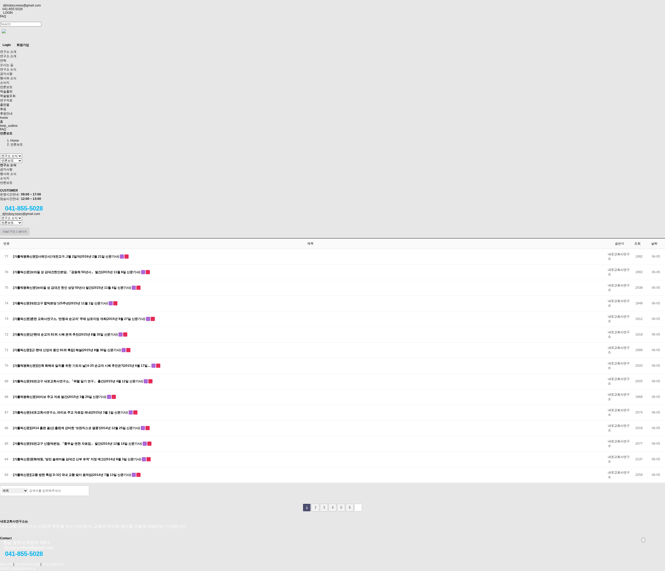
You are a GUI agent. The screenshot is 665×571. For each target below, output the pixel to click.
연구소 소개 (8, 52)
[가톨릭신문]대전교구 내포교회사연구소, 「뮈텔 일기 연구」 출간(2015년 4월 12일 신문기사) (78, 381)
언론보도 (6, 87)
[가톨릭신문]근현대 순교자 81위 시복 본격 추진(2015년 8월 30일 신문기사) (65, 334)
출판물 (4, 105)
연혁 (3, 60)
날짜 (654, 243)
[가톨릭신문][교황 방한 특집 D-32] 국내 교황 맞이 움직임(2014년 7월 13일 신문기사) (72, 475)
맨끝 (358, 507)
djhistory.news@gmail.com (22, 5)
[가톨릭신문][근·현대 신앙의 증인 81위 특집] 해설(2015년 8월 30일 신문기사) (67, 350)
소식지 (4, 82)
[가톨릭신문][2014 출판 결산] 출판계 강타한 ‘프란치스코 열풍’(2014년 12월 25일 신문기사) (77, 428)
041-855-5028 (12, 9)
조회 (637, 243)
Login (7, 45)
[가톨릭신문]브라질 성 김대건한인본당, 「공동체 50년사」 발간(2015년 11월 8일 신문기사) (77, 272)
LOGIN (7, 13)
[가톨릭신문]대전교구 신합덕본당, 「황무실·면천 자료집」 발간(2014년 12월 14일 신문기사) (78, 443)
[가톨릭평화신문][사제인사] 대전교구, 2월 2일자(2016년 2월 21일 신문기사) (66, 256)
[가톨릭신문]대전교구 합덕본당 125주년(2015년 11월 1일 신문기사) (61, 303)
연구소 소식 (8, 69)
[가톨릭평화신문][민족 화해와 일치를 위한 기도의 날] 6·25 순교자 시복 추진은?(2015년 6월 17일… (82, 365)
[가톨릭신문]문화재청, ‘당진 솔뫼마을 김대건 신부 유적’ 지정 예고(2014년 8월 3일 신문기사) (77, 459)
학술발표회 (8, 96)
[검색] (83, 491)
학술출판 (6, 91)
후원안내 (6, 113)
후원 (3, 109)
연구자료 (6, 100)
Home (14, 140)
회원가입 (23, 45)
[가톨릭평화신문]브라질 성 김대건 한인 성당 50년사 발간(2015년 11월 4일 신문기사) (72, 288)
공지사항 (6, 74)
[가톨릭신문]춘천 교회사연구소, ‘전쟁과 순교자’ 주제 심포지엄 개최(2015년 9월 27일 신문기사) (79, 319)
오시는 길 (6, 65)
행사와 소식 (8, 78)
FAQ (3, 16)
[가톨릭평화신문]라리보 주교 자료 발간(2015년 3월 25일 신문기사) (60, 397)
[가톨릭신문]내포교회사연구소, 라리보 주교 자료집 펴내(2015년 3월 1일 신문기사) (71, 412)
